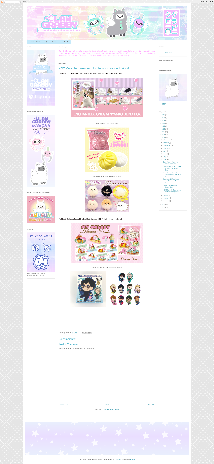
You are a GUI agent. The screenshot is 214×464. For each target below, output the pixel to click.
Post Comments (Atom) (111, 409)
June (165, 154)
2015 (163, 207)
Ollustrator (118, 459)
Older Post (150, 404)
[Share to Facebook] (89, 333)
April (165, 159)
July (165, 151)
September (167, 145)
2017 (163, 137)
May (165, 157)
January (166, 201)
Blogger (132, 459)
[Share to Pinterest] (91, 333)
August (166, 148)
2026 (163, 115)
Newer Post (64, 404)
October (166, 143)
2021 (163, 126)
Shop (54, 42)
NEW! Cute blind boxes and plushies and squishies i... (172, 191)
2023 (163, 120)
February (167, 198)
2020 (163, 129)
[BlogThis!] (85, 333)
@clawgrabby (168, 52)
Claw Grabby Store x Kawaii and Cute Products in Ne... (172, 168)
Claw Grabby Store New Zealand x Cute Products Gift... (172, 174)
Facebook (64, 42)
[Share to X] (87, 333)
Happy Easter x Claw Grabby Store (170, 186)
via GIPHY (162, 104)
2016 (163, 204)
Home (107, 404)
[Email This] (83, 333)
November (167, 140)
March (166, 195)
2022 (163, 123)
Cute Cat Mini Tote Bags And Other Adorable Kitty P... (172, 180)
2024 (163, 118)
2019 (163, 132)
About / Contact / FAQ (38, 42)
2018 (163, 134)
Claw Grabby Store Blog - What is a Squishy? (171, 163)
